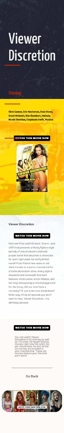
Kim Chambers (33, 115)
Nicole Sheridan (17, 119)
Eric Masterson (31, 111)
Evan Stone (46, 111)
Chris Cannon (15, 111)
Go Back (32, 376)
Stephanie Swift (35, 119)
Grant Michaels (17, 115)
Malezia (46, 115)
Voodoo (49, 119)
